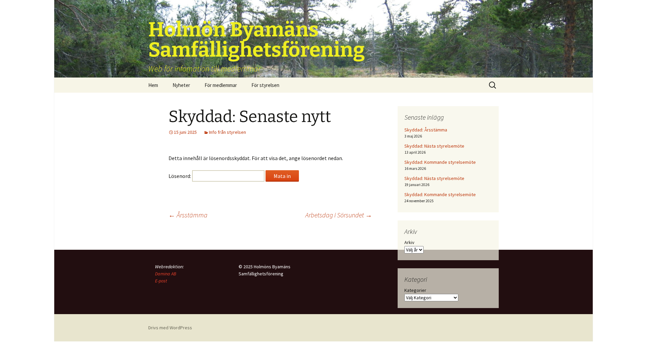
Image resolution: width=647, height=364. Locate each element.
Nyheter (181, 85)
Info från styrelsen (227, 132)
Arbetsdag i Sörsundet (338, 215)
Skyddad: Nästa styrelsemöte (434, 146)
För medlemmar (221, 85)
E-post (161, 281)
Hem (153, 85)
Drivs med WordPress (170, 328)
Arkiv (409, 242)
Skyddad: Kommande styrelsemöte (440, 162)
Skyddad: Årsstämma (425, 130)
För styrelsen (265, 85)
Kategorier (415, 290)
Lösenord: (180, 176)
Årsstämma (188, 215)
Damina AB (165, 274)
